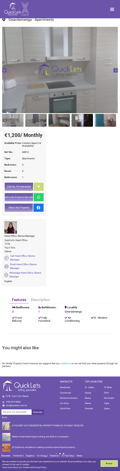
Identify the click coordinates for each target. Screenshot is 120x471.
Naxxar (88, 398)
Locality (72, 307)
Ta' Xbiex (108, 387)
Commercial (65, 392)
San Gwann (109, 398)
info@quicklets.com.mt (16, 405)
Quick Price (65, 408)
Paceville (89, 408)
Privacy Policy (40, 467)
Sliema (88, 403)
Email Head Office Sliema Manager (23, 266)
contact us (65, 363)
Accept (109, 463)
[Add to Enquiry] (38, 186)
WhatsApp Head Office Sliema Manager (25, 274)
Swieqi (88, 392)
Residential (65, 387)
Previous (4, 70)
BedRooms (22, 307)
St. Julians (89, 387)
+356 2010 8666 (13, 401)
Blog (4, 417)
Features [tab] (19, 300)
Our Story (64, 403)
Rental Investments (69, 398)
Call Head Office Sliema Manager (22, 258)
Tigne (106, 403)
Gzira (106, 392)
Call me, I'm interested (19, 186)
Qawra (107, 408)
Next (115, 70)
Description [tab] (40, 300)
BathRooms (48, 307)
